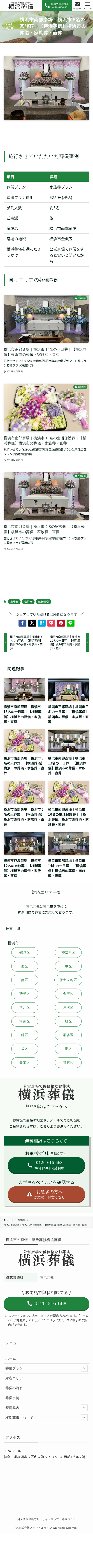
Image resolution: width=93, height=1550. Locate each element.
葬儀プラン (14, 1368)
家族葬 (14, 601)
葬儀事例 (43, 601)
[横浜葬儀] (21, 5)
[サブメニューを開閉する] (84, 1368)
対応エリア (14, 1378)
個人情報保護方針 (28, 1519)
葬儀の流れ (14, 1388)
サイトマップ (50, 1519)
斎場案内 (12, 1408)
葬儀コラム (69, 1519)
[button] (22, 623)
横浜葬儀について (19, 1418)
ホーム (10, 1358)
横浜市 (28, 601)
